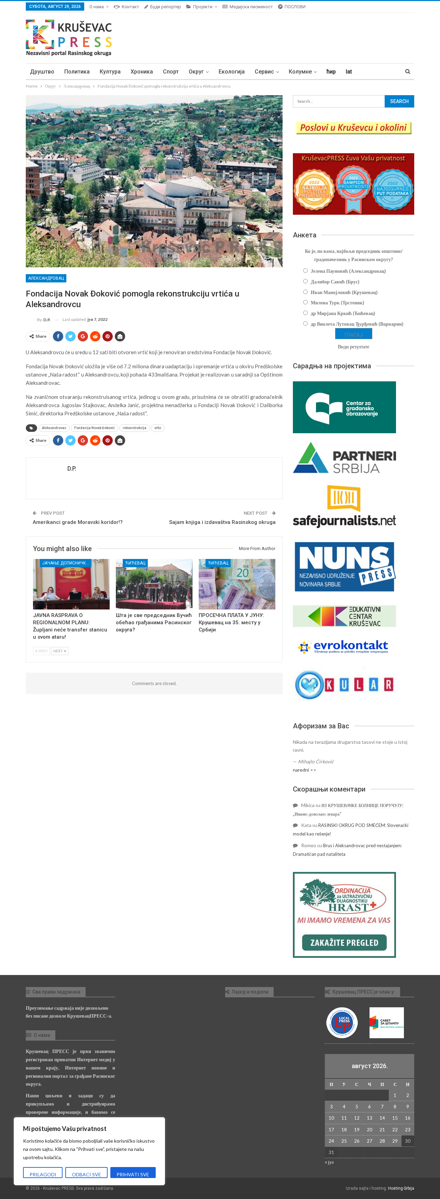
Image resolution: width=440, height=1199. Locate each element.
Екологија (232, 71)
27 (369, 1141)
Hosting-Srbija (401, 1188)
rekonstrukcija (134, 428)
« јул (329, 1162)
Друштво (42, 71)
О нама (96, 6)
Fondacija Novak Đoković (94, 428)
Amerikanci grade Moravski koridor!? (78, 522)
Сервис (264, 71)
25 (344, 1141)
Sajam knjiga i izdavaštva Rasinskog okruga (222, 522)
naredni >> (304, 770)
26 (357, 1141)
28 (382, 1141)
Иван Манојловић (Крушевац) (344, 292)
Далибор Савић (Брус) (335, 281)
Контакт (130, 6)
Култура (110, 71)
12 (357, 1118)
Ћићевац (135, 563)
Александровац (46, 278)
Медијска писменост (251, 6)
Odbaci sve (86, 1174)
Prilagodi (43, 1174)
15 (395, 1118)
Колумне (300, 71)
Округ (196, 71)
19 (357, 1129)
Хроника (142, 71)
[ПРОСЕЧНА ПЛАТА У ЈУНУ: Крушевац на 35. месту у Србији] (237, 584)
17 (331, 1129)
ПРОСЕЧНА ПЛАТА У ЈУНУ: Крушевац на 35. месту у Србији (231, 622)
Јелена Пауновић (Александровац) (348, 271)
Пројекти (202, 6)
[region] (89, 1151)
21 (382, 1129)
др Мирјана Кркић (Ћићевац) (343, 313)
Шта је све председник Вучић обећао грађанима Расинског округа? (154, 622)
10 (331, 1118)
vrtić (157, 428)
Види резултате (353, 346)
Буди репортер (165, 6)
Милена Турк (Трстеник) (337, 302)
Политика (77, 71)
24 (331, 1141)
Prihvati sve (133, 1174)
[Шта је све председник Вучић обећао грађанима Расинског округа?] (154, 584)
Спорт (171, 71)
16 (407, 1118)
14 (382, 1118)
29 (395, 1141)
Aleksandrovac (54, 428)
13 (369, 1118)
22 (395, 1129)
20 (369, 1129)
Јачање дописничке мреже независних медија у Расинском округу (66, 563)
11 (344, 1118)
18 (344, 1129)
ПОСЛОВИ (295, 6)
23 (407, 1129)
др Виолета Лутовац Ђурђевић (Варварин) (357, 324)
